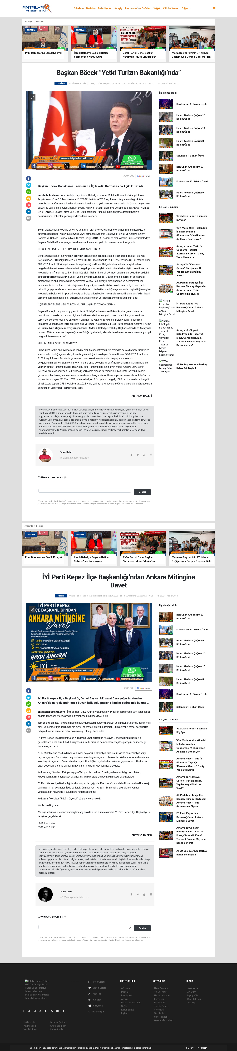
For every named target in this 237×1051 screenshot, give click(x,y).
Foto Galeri (99, 981)
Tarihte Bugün (161, 1006)
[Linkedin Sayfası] (47, 1011)
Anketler (191, 992)
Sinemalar (159, 1009)
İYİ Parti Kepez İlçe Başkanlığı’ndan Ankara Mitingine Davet (189, 307)
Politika (90, 8)
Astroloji (191, 1002)
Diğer (185, 8)
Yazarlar (96, 993)
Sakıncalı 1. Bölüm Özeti (190, 155)
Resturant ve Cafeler (138, 8)
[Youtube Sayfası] (42, 1011)
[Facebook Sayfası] (25, 1011)
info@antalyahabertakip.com (74, 457)
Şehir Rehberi (161, 1017)
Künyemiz (98, 1005)
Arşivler (97, 999)
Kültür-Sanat (170, 8)
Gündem (79, 8)
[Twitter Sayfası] (30, 1011)
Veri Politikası (30, 1029)
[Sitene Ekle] (65, 1011)
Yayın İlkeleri (30, 1026)
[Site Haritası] (58, 1011)
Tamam (203, 1048)
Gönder (142, 492)
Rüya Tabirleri (194, 999)
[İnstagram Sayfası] (36, 1011)
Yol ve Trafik (160, 992)
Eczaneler (159, 999)
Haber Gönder (57, 1029)
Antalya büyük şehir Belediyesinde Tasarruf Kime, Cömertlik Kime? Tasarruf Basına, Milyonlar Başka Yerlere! (191, 338)
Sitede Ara (192, 988)
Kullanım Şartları (58, 1022)
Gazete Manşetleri (163, 1020)
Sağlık (156, 8)
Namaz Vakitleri (162, 995)
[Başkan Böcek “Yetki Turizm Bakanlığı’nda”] (89, 130)
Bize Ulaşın (98, 1011)
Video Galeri (99, 987)
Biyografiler (193, 995)
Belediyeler (105, 8)
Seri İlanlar (159, 1013)
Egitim (124, 1013)
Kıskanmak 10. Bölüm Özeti (192, 181)
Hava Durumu (161, 988)
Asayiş (118, 8)
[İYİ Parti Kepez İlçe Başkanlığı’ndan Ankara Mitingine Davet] (89, 642)
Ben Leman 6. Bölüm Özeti (191, 104)
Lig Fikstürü (159, 1002)
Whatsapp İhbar (58, 1026)
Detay (190, 1048)
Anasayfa (29, 21)
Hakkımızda (29, 1022)
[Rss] (53, 1011)
